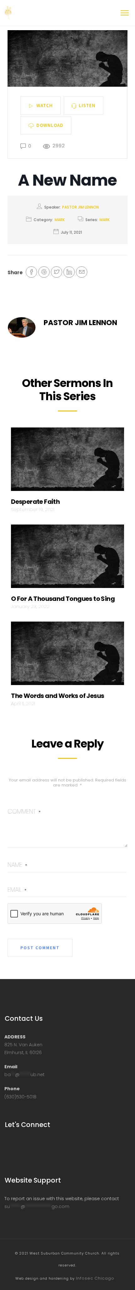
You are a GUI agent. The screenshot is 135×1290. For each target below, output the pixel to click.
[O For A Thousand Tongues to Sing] (67, 558)
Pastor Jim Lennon (80, 207)
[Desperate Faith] (67, 461)
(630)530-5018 (20, 1097)
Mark (60, 219)
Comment (24, 811)
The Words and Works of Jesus (57, 695)
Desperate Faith (35, 501)
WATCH (44, 105)
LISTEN (87, 105)
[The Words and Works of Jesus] (67, 655)
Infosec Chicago (95, 1278)
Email (17, 889)
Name (17, 865)
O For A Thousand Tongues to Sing (63, 598)
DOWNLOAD (49, 125)
